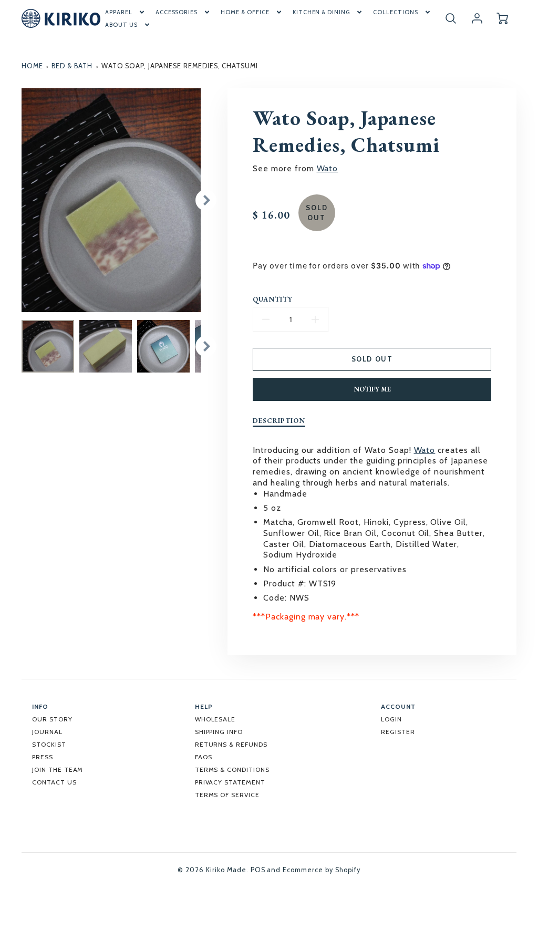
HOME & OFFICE (245, 12)
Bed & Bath (71, 66)
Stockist (49, 744)
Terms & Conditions (232, 769)
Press (42, 757)
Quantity (273, 299)
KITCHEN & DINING (321, 12)
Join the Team (57, 769)
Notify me (372, 389)
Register (398, 732)
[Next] (205, 200)
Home (32, 66)
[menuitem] (125, 12)
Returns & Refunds (231, 744)
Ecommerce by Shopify (321, 870)
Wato (327, 168)
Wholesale (215, 719)
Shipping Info (219, 732)
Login (391, 719)
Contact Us (54, 782)
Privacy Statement (230, 782)
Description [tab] (279, 421)
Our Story (52, 719)
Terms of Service (227, 795)
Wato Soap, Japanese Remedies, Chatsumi (179, 66)
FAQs (203, 757)
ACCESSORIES (177, 12)
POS (258, 870)
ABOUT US (121, 24)
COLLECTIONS (395, 12)
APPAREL (118, 12)
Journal (47, 732)
